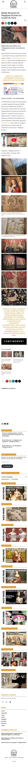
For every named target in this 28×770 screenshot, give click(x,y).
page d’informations (14, 327)
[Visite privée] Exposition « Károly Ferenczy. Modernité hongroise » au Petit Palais (13, 434)
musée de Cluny (9, 80)
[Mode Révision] (6, 46)
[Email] (12, 23)
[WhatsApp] (5, 23)
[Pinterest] (2, 23)
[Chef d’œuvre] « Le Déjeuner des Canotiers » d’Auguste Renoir (12, 440)
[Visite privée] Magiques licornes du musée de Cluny (6, 361)
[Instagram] (2, 702)
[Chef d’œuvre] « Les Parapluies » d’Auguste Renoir (12, 446)
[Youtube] (10, 702)
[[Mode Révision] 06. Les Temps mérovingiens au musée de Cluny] (18, 354)
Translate (15, 479)
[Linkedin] (9, 23)
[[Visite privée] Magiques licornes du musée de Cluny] (6, 354)
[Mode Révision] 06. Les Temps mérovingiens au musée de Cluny (18, 361)
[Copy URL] (15, 23)
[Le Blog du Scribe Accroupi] (14, 4)
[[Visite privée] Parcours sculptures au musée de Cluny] (6, 367)
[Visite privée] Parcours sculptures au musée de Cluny (6, 373)
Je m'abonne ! (7, 466)
